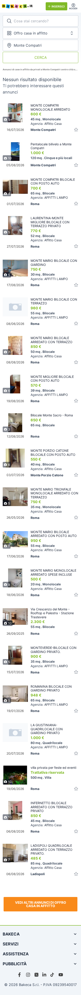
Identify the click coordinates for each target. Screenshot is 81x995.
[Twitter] (36, 974)
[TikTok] (52, 974)
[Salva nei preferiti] (76, 129)
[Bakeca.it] (22, 6)
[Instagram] (28, 974)
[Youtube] (60, 974)
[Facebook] (20, 974)
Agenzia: (46, 124)
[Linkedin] (44, 974)
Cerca (40, 57)
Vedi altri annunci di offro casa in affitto (40, 904)
